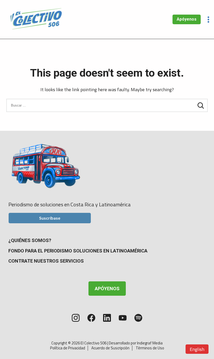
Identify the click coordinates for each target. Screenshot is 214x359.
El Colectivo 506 (93, 343)
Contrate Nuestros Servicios (46, 261)
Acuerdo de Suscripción (110, 348)
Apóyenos (187, 19)
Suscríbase (49, 217)
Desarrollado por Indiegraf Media (136, 343)
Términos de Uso (150, 348)
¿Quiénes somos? (29, 240)
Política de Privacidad (67, 348)
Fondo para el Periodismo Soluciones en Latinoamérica (77, 250)
